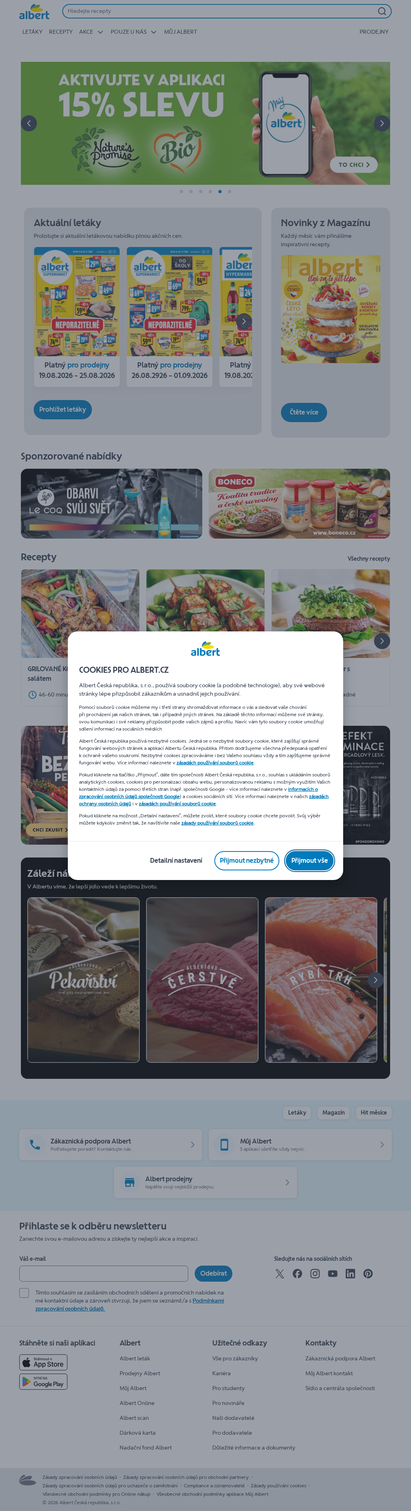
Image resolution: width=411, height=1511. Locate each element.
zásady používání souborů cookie (217, 823)
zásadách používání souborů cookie (215, 763)
